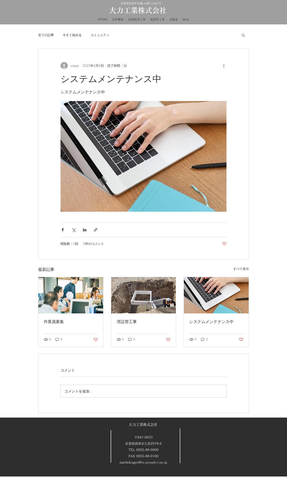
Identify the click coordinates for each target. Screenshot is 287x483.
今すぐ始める (72, 35)
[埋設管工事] (143, 295)
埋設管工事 (127, 321)
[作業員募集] (70, 295)
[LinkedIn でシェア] (85, 230)
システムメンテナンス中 (211, 321)
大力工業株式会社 (143, 424)
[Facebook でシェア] (63, 230)
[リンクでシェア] (95, 230)
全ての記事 (46, 35)
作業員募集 (54, 321)
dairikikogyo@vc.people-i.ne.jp (143, 462)
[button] (243, 35)
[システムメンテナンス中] (216, 295)
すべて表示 (241, 269)
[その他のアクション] (223, 65)
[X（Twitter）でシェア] (74, 230)
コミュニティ (100, 35)
